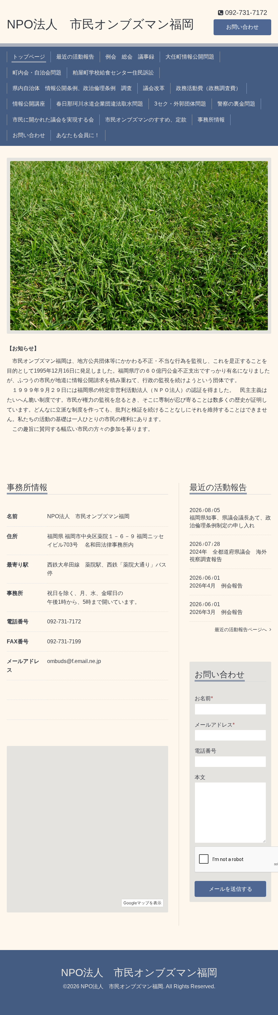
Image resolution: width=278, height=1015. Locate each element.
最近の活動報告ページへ (242, 629)
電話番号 (205, 751)
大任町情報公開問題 (189, 57)
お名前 (204, 698)
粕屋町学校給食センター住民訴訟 (113, 72)
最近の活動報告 (75, 57)
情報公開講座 (29, 104)
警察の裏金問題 (236, 104)
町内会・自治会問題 (37, 72)
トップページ (29, 57)
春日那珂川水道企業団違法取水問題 (99, 104)
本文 (200, 777)
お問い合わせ (242, 27)
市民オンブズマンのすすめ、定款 (145, 120)
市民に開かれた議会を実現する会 (53, 120)
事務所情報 (211, 120)
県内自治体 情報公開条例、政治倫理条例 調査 (72, 88)
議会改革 (154, 88)
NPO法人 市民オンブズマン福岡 (100, 24)
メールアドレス (215, 725)
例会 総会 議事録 (129, 57)
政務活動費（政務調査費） (208, 88)
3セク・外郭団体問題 (180, 104)
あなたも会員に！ (78, 135)
